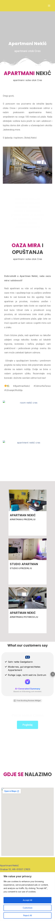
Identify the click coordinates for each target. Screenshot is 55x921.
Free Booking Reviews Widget (29, 701)
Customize (27, 908)
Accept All (27, 900)
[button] (2, 674)
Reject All (27, 915)
